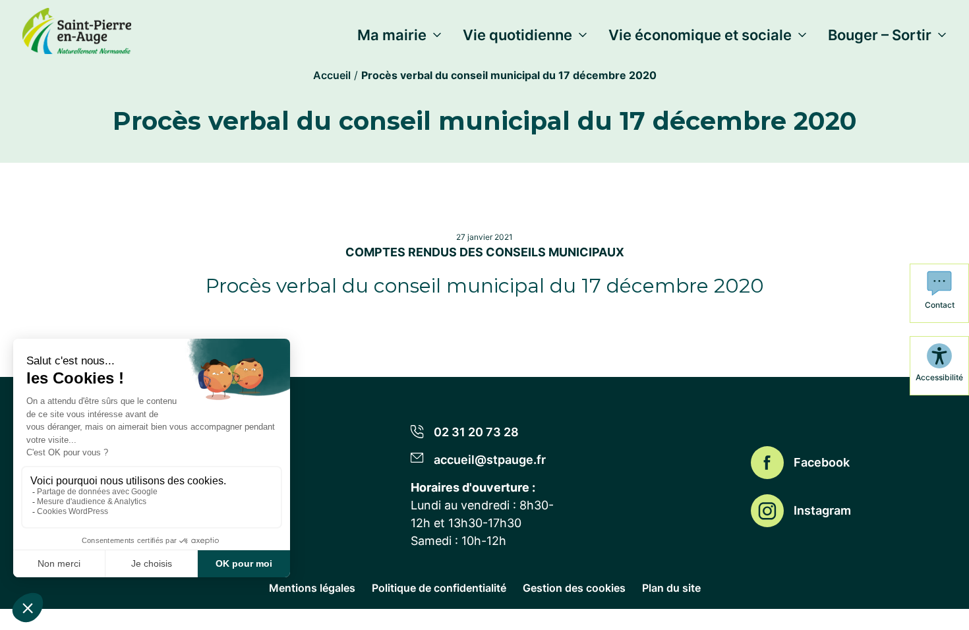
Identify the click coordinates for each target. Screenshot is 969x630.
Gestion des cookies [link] (574, 587)
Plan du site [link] (671, 587)
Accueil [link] (332, 75)
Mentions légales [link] (312, 587)
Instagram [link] (822, 510)
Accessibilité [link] (939, 377)
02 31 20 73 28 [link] (476, 432)
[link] (77, 28)
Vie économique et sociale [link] (700, 34)
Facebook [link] (822, 462)
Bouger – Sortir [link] (879, 34)
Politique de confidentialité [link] (439, 587)
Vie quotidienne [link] (517, 34)
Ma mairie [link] (391, 34)
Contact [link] (939, 305)
